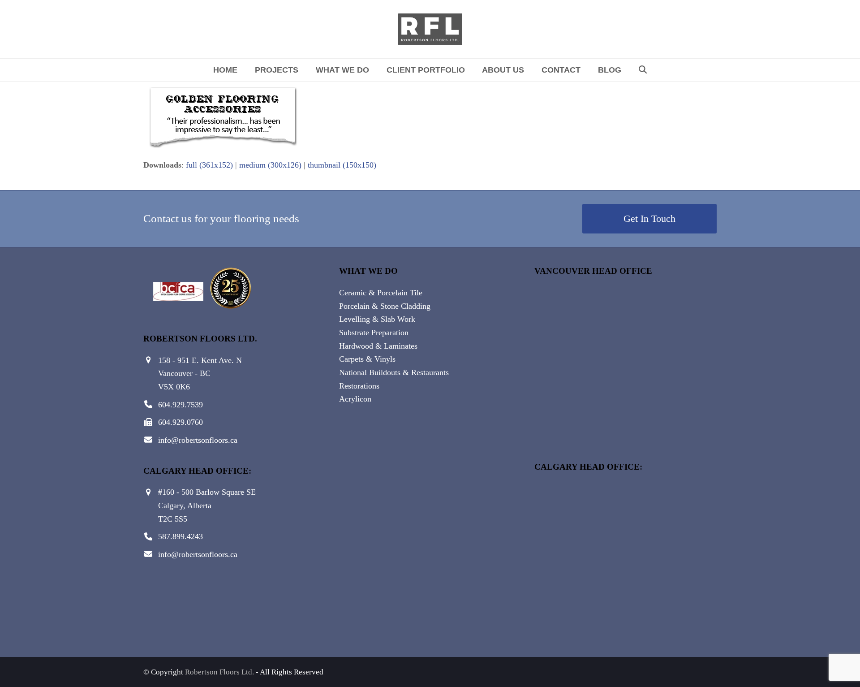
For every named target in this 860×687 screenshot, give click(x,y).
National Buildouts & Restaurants (394, 372)
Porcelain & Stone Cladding (384, 306)
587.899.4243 (180, 536)
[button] (642, 70)
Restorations (359, 385)
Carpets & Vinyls (367, 358)
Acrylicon (355, 398)
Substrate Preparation (373, 332)
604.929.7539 (180, 404)
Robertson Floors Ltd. (219, 672)
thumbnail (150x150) (342, 164)
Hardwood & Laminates (378, 345)
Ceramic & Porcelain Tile (380, 292)
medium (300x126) (270, 164)
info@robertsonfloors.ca (197, 440)
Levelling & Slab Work (377, 319)
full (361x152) (209, 164)
